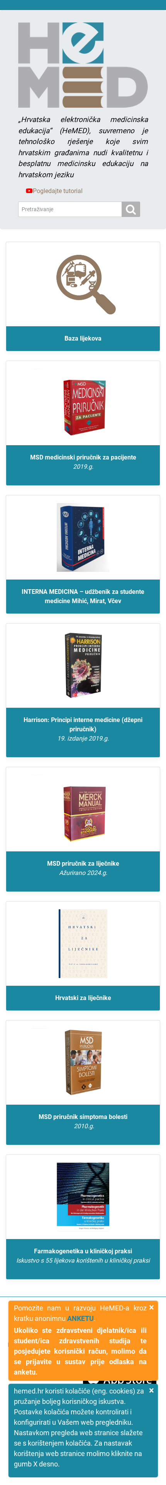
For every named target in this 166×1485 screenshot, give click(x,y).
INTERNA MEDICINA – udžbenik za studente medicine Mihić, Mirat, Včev (83, 596)
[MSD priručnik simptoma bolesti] (83, 1063)
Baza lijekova (83, 338)
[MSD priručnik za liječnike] (83, 809)
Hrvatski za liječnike (83, 998)
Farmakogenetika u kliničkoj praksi (83, 1256)
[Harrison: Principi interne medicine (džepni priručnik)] (83, 666)
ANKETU (80, 1318)
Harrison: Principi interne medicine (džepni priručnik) (83, 729)
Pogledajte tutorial (58, 191)
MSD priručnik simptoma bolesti (83, 1121)
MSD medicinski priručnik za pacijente (83, 462)
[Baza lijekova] (83, 284)
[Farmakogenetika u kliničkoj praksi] (83, 1197)
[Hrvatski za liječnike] (83, 944)
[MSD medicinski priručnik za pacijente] (83, 403)
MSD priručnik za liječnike (83, 868)
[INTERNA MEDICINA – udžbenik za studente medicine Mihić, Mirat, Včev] (83, 537)
